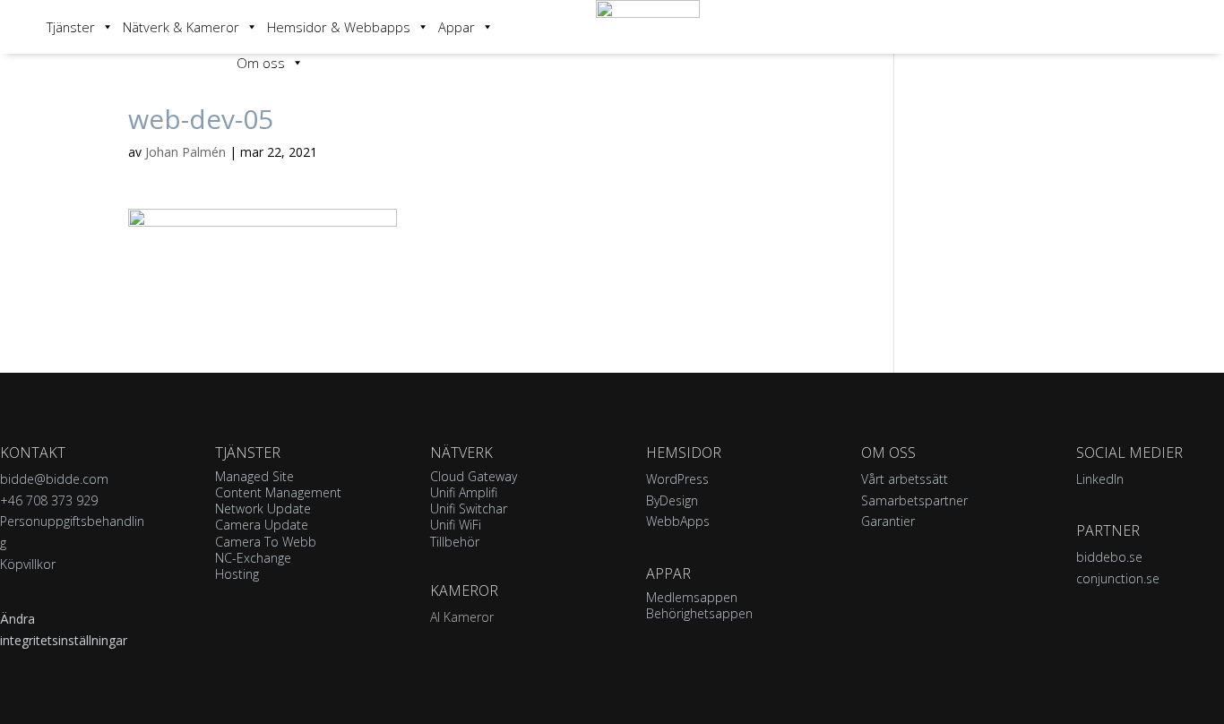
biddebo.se (1109, 556)
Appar (456, 27)
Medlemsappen (691, 597)
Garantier (888, 521)
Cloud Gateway (473, 476)
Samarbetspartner (914, 500)
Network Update (263, 508)
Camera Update (261, 524)
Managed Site (254, 476)
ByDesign (672, 500)
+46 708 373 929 (49, 500)
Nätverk (461, 452)
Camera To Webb (265, 541)
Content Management (278, 492)
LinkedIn (1100, 478)
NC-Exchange (253, 557)
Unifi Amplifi (463, 492)
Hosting (237, 573)
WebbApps (678, 521)
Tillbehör (454, 541)
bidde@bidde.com (54, 478)
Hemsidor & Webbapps (338, 27)
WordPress (677, 478)
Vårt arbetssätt (904, 478)
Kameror (464, 590)
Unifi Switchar (468, 508)
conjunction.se (1117, 578)
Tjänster (71, 27)
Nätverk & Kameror (181, 27)
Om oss (261, 63)
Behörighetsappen (699, 613)
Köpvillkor (28, 564)
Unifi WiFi (455, 524)
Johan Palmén (185, 151)
